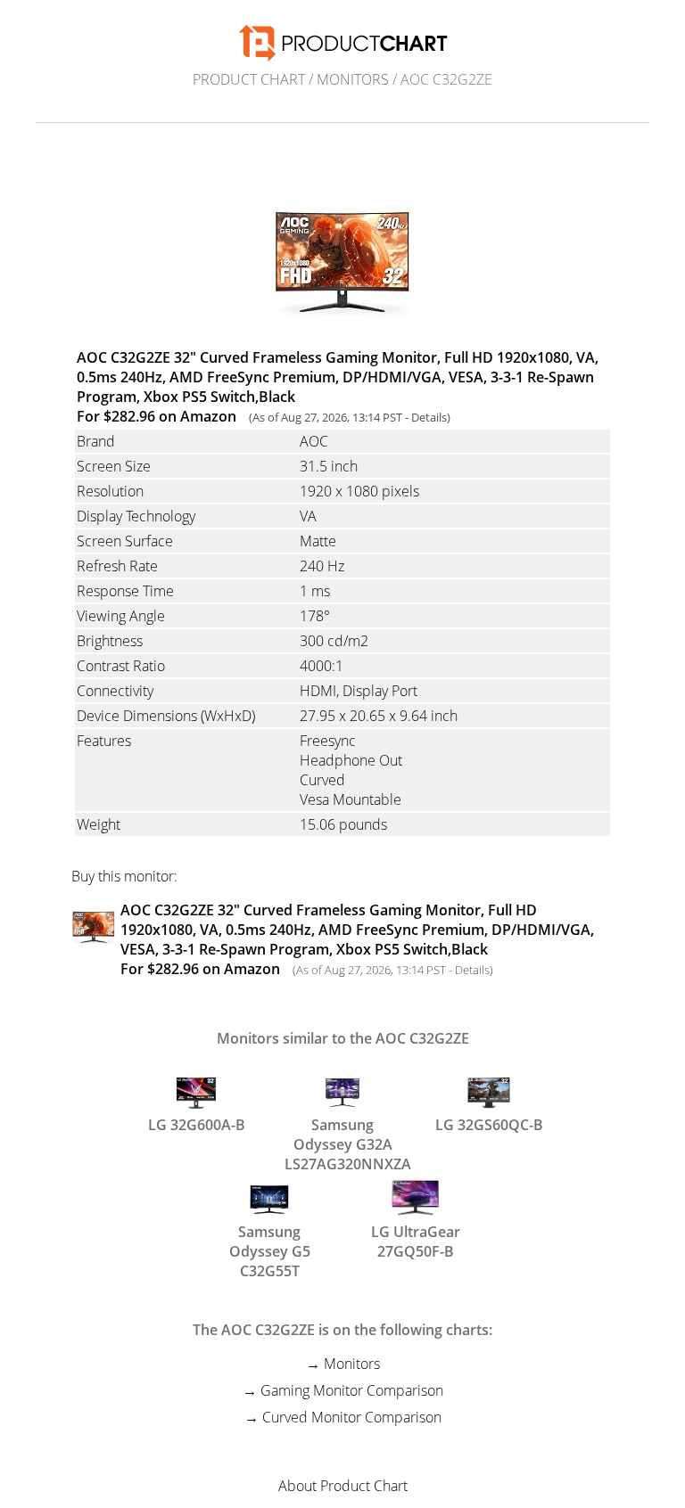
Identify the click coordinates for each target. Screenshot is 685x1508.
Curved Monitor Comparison (352, 1417)
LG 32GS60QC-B (489, 1125)
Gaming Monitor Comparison (351, 1390)
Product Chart (249, 79)
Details (429, 417)
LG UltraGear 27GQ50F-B (415, 1240)
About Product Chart (343, 1486)
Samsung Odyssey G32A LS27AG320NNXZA (342, 1133)
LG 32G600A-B (196, 1125)
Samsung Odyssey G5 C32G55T (269, 1240)
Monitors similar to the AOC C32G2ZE (343, 1038)
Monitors (353, 79)
